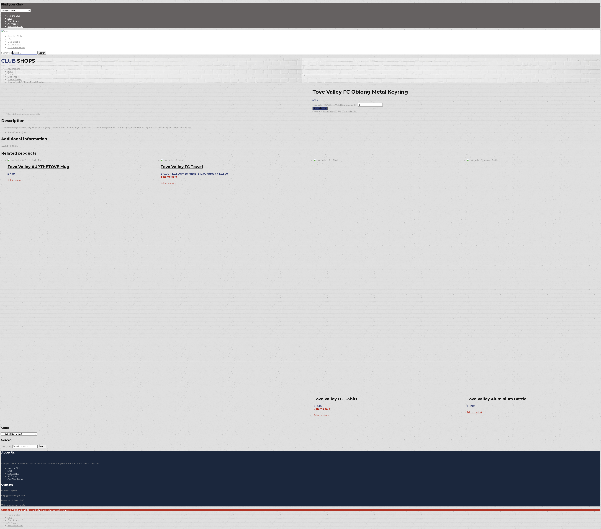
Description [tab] (13, 114)
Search (42, 446)
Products (12, 74)
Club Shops (13, 21)
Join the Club (14, 15)
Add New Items (15, 26)
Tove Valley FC (15, 79)
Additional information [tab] (30, 114)
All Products (14, 23)
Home (10, 71)
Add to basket (320, 108)
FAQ (10, 18)
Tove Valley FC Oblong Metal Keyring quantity (335, 105)
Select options (15, 180)
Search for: (6, 446)
